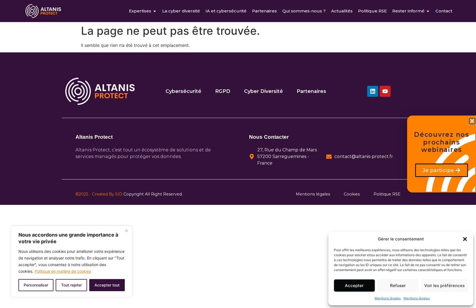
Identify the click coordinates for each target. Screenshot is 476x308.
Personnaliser (36, 285)
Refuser (398, 285)
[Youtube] (385, 91)
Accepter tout (107, 285)
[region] (71, 261)
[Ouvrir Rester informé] (428, 11)
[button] (465, 239)
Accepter (354, 285)
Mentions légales (388, 298)
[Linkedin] (372, 91)
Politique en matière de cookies (63, 271)
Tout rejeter (71, 285)
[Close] (126, 230)
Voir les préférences (444, 285)
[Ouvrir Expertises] (155, 11)
